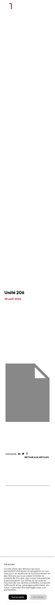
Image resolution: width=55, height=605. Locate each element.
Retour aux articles (37, 457)
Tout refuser (38, 597)
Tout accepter (17, 597)
